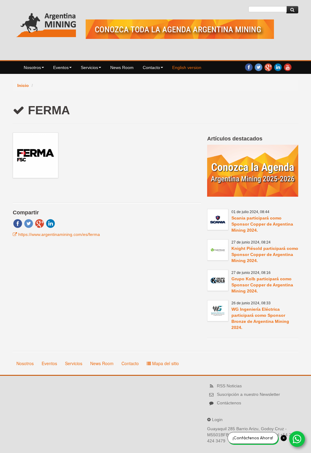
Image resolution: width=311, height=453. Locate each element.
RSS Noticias (229, 385)
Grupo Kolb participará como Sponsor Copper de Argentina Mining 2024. (262, 284)
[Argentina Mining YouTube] (287, 66)
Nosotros (32, 67)
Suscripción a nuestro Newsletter (248, 394)
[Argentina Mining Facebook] (248, 66)
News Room (122, 67)
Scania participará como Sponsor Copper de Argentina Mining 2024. (262, 224)
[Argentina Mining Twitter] (258, 66)
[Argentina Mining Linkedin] (278, 66)
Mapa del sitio (165, 363)
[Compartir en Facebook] (17, 223)
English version (186, 67)
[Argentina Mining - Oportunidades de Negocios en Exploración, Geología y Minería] (46, 24)
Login (217, 419)
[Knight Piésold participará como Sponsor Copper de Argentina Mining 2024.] (217, 250)
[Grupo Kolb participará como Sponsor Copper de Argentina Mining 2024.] (217, 280)
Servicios (89, 67)
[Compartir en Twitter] (28, 223)
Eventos (61, 67)
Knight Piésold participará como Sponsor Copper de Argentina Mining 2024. (264, 254)
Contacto (151, 67)
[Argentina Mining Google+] (268, 66)
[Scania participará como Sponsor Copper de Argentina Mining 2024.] (217, 219)
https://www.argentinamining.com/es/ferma (59, 234)
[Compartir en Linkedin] (50, 223)
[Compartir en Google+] (39, 223)
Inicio (23, 85)
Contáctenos (229, 402)
